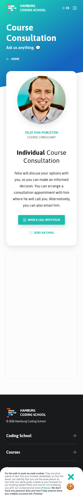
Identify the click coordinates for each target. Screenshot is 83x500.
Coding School (18, 435)
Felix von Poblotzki (41, 132)
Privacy (46, 488)
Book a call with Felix (44, 219)
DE (68, 8)
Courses (13, 452)
